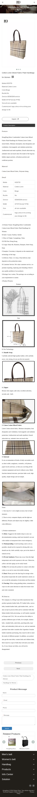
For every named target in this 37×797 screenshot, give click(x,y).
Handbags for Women (9, 683)
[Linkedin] (33, 786)
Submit (7, 728)
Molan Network (18, 792)
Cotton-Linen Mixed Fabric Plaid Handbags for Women (17, 677)
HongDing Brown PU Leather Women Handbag (12, 748)
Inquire (14, 119)
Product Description (9, 125)
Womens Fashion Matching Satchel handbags (25, 748)
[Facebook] (30, 786)
